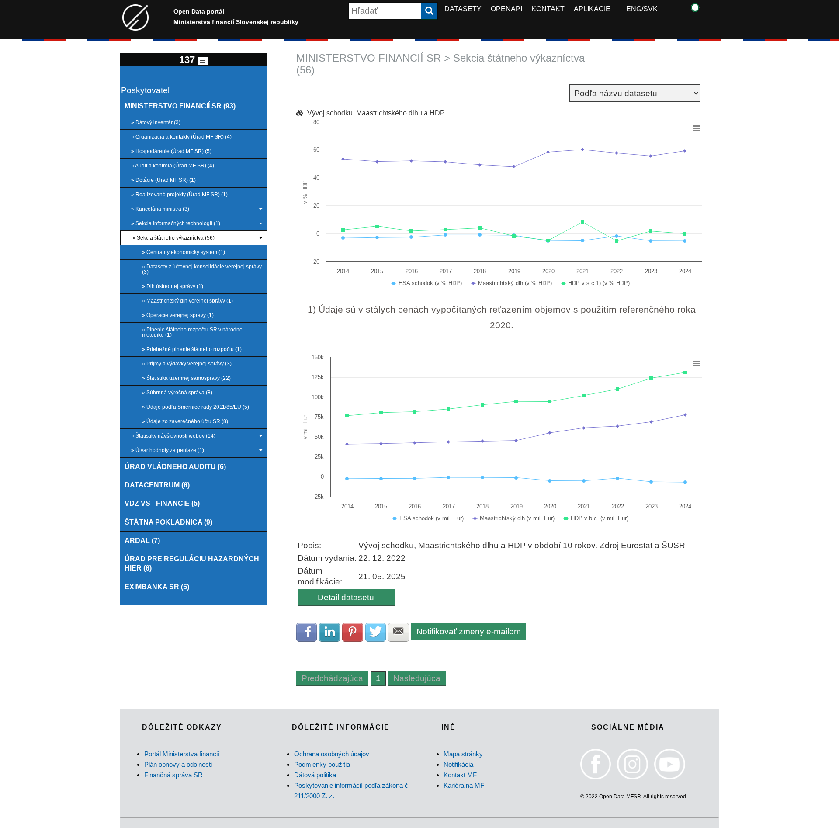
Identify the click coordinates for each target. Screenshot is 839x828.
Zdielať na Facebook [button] (306, 632)
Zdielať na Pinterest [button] (352, 632)
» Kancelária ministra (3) (160, 209)
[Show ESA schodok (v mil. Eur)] (428, 518)
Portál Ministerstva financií (181, 754)
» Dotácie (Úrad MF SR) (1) (163, 180)
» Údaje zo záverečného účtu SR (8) (185, 421)
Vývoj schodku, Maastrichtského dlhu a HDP (376, 113)
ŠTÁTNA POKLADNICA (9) (168, 522)
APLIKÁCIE (592, 9)
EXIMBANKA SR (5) (157, 587)
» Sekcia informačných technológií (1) (175, 223)
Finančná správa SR (173, 775)
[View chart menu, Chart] (696, 128)
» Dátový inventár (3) (155, 122)
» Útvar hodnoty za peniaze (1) (167, 450)
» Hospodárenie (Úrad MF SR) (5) (171, 151)
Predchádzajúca (332, 678)
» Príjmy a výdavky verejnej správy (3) (187, 364)
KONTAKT (548, 9)
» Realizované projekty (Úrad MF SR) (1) (179, 194)
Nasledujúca (416, 678)
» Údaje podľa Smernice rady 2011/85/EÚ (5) (195, 407)
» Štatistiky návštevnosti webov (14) (173, 436)
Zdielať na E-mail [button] (398, 632)
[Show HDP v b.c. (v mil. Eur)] (596, 518)
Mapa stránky (463, 754)
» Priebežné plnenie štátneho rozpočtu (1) (192, 349)
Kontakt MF (460, 775)
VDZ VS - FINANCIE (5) (162, 503)
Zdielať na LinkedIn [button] (329, 632)
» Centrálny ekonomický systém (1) (183, 252)
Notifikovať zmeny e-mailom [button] (468, 631)
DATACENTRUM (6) (157, 485)
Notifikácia (458, 764)
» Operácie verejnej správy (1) (178, 315)
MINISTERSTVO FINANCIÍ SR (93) (180, 106)
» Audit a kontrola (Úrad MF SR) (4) (172, 166)
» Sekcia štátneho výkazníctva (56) (173, 238)
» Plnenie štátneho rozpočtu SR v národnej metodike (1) (193, 332)
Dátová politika (315, 775)
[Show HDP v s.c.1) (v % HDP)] (595, 283)
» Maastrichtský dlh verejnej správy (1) (187, 301)
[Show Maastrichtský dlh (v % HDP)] (511, 283)
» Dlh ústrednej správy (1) (172, 286)
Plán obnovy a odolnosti (178, 764)
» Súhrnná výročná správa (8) (177, 393)
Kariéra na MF (464, 785)
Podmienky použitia (322, 764)
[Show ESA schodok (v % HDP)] (427, 283)
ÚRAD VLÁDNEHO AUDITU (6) (175, 466)
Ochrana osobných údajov (331, 754)
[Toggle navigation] (203, 61)
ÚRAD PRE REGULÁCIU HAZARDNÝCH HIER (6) (192, 563)
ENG (633, 9)
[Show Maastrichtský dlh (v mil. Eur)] (514, 518)
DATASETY (463, 9)
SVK (650, 9)
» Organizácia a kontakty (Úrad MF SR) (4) (181, 137)
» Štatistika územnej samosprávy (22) (186, 378)
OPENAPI (506, 9)
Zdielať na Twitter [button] (375, 632)
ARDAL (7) (142, 540)
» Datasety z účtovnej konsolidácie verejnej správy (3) (202, 269)
